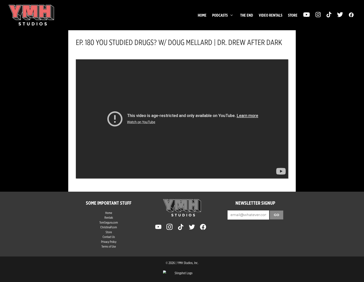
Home (202, 15)
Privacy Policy (108, 241)
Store (109, 232)
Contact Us (109, 237)
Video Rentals (270, 15)
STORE (292, 15)
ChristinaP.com (108, 227)
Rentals (108, 217)
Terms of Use (108, 246)
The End (246, 15)
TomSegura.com (108, 222)
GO (276, 215)
